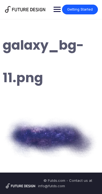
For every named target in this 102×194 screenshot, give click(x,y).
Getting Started (80, 9)
